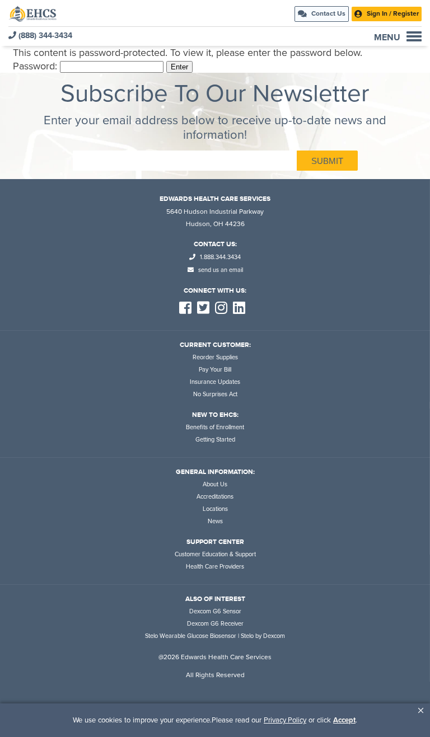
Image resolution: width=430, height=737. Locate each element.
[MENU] (414, 36)
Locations (215, 509)
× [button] (420, 710)
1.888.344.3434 (219, 257)
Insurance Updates (215, 382)
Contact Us (327, 13)
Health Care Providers (215, 566)
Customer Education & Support (215, 554)
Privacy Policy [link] (285, 720)
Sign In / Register (392, 13)
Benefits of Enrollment (215, 427)
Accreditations (215, 496)
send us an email (220, 270)
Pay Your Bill (215, 369)
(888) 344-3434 (44, 35)
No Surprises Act (215, 394)
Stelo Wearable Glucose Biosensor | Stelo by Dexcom (215, 636)
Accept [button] (344, 720)
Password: (36, 66)
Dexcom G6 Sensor (215, 611)
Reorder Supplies (215, 357)
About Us (215, 484)
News (215, 521)
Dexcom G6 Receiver (215, 623)
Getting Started (215, 439)
